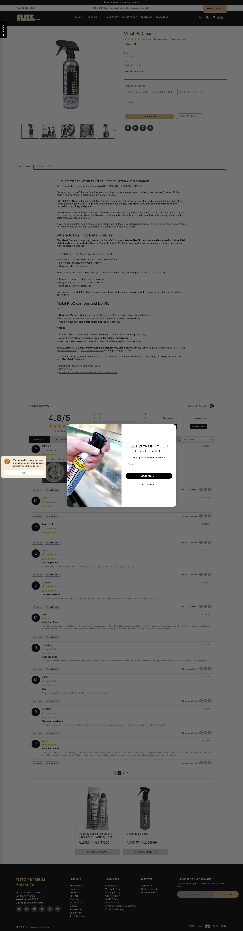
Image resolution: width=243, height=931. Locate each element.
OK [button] (24, 472)
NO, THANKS (149, 484)
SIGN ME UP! (149, 476)
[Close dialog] (173, 427)
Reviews (3, 28)
